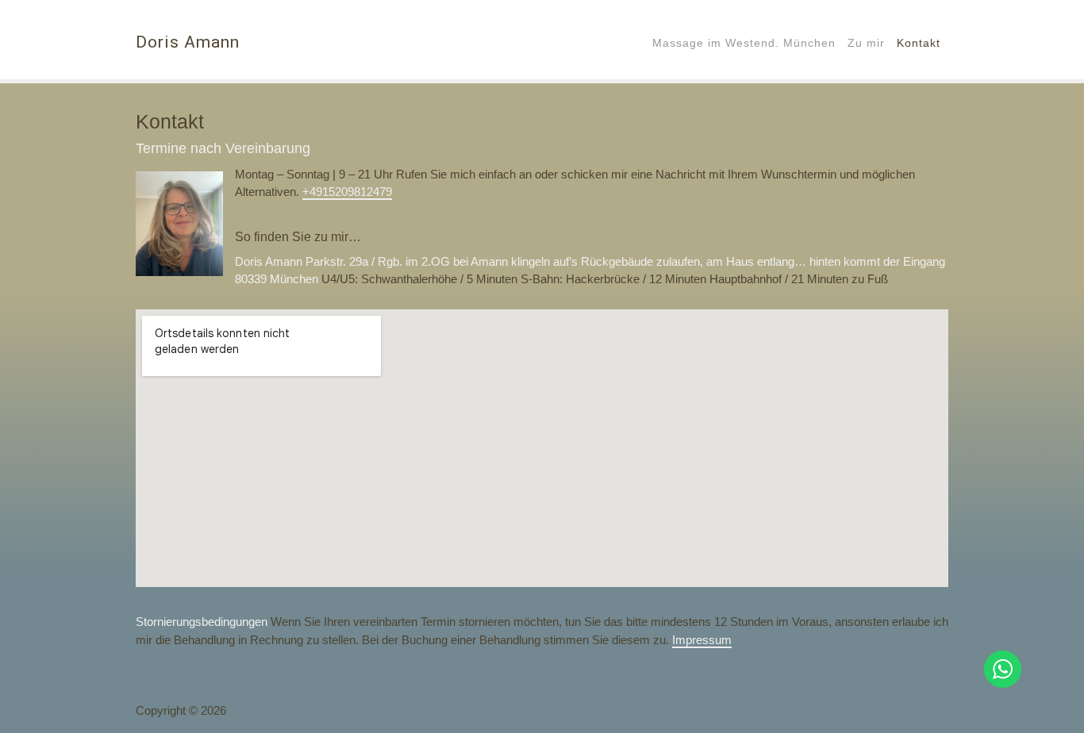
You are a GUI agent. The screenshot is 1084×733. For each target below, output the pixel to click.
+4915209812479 (347, 191)
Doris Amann (188, 42)
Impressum (702, 640)
